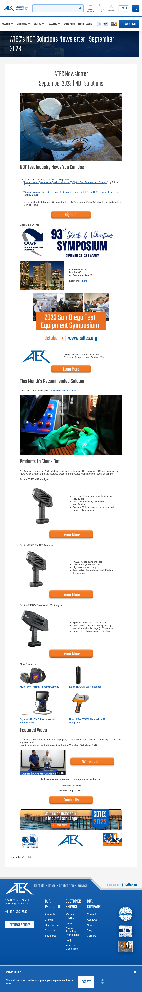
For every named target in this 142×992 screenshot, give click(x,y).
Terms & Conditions (72, 947)
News (90, 925)
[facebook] (122, 885)
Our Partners (52, 925)
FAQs (69, 940)
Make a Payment (71, 916)
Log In (124, 9)
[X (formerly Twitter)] (125, 885)
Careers (91, 935)
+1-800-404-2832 (129, 24)
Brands (49, 919)
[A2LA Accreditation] (126, 931)
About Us (92, 919)
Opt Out (102, 982)
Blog (89, 930)
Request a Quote (20, 925)
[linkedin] (132, 885)
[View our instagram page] (129, 885)
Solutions (50, 930)
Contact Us (93, 914)
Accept (86, 982)
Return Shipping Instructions (72, 931)
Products (50, 914)
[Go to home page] (16, 8)
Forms (69, 922)
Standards (50, 935)
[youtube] (135, 885)
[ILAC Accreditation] (126, 914)
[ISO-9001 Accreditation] (126, 946)
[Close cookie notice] (134, 971)
